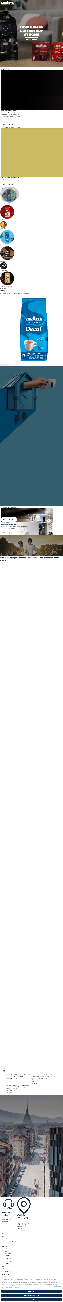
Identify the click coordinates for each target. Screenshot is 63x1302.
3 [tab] (4, 1071)
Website (9, 1081)
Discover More (8, 124)
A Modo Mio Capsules (11, 1241)
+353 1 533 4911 (11, 1090)
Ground (7, 1240)
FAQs (2, 1268)
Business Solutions (6, 1258)
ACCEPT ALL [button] (32, 1291)
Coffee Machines (6, 1244)
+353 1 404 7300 (12, 1078)
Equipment (8, 1253)
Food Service (5, 1250)
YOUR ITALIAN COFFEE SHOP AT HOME (31, 30)
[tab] (1, 194)
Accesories (4, 1246)
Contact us (4, 1270)
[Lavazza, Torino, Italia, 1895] (7, 3)
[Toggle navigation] (60, 3)
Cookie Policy (57, 1285)
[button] (31, 1235)
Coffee (3, 1236)
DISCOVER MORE (5, 298)
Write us (9, 1080)
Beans (6, 1238)
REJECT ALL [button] (31, 1299)
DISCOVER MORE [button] (31, 39)
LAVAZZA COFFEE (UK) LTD (22, 1217)
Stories (7, 1255)
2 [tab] (4, 1069)
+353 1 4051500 (37, 1080)
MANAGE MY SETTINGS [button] (31, 1295)
